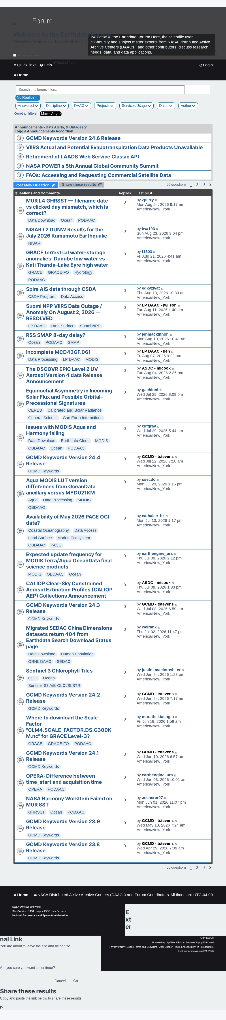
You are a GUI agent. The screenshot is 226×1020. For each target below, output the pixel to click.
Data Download (41, 220)
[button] (197, 184)
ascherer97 (152, 797)
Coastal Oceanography (48, 530)
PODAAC (86, 220)
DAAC (79, 106)
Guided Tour (65, 62)
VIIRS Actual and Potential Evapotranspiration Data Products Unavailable (114, 147)
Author (186, 106)
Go (75, 981)
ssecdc (148, 479)
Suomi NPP (90, 326)
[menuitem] (206, 65)
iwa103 (148, 229)
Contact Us (207, 937)
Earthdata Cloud (75, 440)
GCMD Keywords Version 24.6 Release (73, 138)
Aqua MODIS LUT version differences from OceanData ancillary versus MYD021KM (61, 486)
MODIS (91, 359)
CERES (35, 410)
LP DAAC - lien (156, 351)
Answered (26, 106)
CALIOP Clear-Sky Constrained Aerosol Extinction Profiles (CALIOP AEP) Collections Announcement (69, 589)
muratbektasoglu (158, 717)
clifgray (149, 426)
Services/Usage (135, 106)
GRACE (35, 272)
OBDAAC (36, 448)
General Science (43, 418)
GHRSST (36, 812)
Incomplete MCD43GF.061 (58, 352)
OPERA (35, 789)
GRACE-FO (58, 272)
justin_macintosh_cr (161, 670)
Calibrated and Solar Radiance (74, 410)
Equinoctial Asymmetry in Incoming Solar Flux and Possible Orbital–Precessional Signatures (69, 397)
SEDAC (63, 661)
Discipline (54, 106)
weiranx (149, 627)
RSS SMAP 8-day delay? (55, 335)
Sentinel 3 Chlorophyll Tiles (59, 671)
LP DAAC (36, 326)
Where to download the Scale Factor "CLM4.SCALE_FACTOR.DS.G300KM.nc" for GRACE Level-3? (68, 727)
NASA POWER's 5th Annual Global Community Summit (92, 166)
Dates (164, 106)
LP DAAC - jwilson (159, 305)
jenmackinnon (155, 334)
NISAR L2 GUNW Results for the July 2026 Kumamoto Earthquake (66, 233)
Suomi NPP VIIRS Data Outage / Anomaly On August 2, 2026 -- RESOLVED (64, 312)
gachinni (150, 390)
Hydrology (83, 272)
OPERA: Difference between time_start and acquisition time (64, 779)
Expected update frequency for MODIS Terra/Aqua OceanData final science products (69, 560)
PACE (56, 545)
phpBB (169, 942)
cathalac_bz (153, 516)
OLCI (33, 678)
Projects (103, 106)
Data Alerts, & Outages (64, 127)
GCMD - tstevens (158, 456)
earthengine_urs (157, 553)
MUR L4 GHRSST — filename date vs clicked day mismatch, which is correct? (67, 207)
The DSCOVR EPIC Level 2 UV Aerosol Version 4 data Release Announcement (64, 375)
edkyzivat (151, 288)
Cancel (60, 981)
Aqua (33, 500)
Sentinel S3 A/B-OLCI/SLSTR (54, 685)
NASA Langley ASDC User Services (47, 911)
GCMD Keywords (43, 471)
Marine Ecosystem (73, 538)
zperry (148, 200)
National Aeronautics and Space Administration (40, 915)
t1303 (147, 251)
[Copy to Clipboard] (2, 1007)
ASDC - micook (156, 368)
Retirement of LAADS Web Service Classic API (82, 157)
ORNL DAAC (39, 661)
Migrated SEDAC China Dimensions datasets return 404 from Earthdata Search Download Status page (69, 637)
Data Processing (42, 359)
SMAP (73, 342)
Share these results (79, 184)
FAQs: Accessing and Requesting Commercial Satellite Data (98, 175)
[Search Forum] (207, 87)
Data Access (72, 296)
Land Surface (62, 326)
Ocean (67, 220)
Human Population (77, 654)
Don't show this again (28, 55)
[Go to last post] (156, 200)
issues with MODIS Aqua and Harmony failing (61, 430)
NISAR (34, 243)
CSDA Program (41, 296)
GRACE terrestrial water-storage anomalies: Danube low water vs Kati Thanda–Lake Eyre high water (67, 258)
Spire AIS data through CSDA (61, 289)
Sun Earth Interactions (82, 418)
